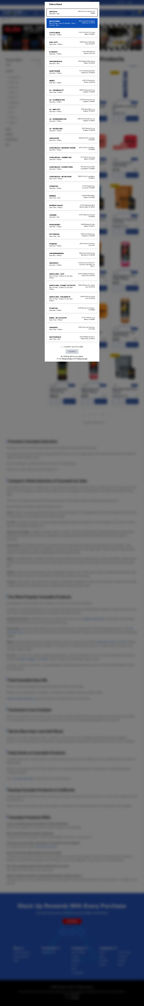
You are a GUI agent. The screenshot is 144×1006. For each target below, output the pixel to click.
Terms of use (82, 358)
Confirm (72, 351)
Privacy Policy (67, 358)
